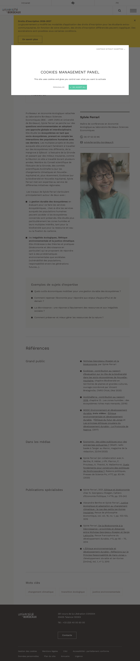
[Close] (70, 330)
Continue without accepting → (110, 49)
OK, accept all (79, 87)
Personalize (59, 87)
